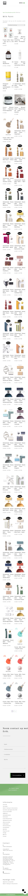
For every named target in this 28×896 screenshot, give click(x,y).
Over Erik (5, 804)
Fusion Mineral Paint (7, 818)
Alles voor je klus (6, 822)
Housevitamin (6, 827)
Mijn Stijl (5, 829)
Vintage (4, 832)
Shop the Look (6, 831)
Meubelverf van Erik (7, 820)
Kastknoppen (6, 824)
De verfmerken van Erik (10, 12)
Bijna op (4, 834)
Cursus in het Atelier (7, 811)
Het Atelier (5, 806)
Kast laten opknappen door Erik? (10, 809)
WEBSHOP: (5, 813)
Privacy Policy (18, 894)
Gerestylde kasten (7, 815)
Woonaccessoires (7, 825)
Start (4, 12)
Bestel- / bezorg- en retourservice (10, 808)
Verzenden (17, 775)
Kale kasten (5, 816)
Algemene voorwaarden (8, 881)
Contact (4, 836)
